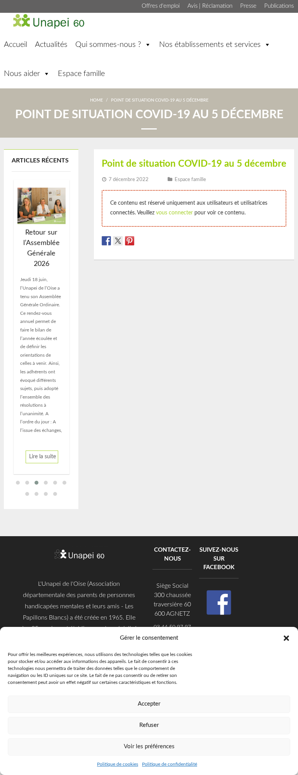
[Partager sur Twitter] (118, 240)
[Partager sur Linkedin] (141, 240)
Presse (248, 6)
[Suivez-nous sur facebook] (218, 602)
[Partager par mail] (153, 240)
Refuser (149, 725)
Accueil (15, 44)
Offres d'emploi (161, 6)
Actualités (51, 44)
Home (96, 100)
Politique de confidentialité (169, 764)
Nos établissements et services (210, 44)
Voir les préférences (149, 746)
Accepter (149, 704)
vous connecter (174, 213)
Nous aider (22, 74)
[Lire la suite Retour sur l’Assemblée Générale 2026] (41, 206)
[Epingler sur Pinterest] (129, 240)
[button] (286, 638)
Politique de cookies (117, 764)
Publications (279, 6)
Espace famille (81, 74)
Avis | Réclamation (209, 6)
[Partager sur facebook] (106, 240)
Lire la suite (42, 456)
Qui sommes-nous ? (108, 44)
